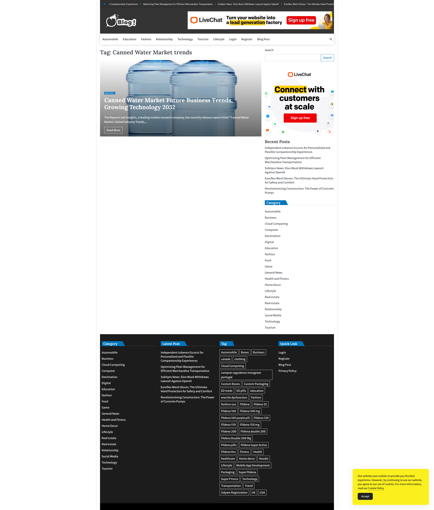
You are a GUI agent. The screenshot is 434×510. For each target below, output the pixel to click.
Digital (269, 242)
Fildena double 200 (253, 431)
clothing (239, 359)
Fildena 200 (228, 431)
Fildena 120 (261, 418)
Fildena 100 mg (250, 411)
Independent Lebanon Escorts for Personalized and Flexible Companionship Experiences (182, 356)
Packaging (228, 472)
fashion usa (228, 404)
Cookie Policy (376, 488)
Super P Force (229, 479)
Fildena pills (229, 445)
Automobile (110, 39)
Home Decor (273, 285)
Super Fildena (247, 472)
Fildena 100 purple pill (235, 418)
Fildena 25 (260, 404)
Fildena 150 (228, 424)
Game (268, 266)
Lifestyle (218, 39)
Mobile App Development (253, 465)
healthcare (228, 458)
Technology (185, 39)
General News (273, 272)
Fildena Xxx (228, 451)
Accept (365, 496)
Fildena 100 (228, 411)
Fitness (244, 451)
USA (262, 492)
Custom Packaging (256, 384)
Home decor (247, 458)
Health (257, 451)
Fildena (245, 404)
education (256, 390)
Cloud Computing (276, 224)
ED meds (226, 390)
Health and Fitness (277, 279)
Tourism (203, 39)
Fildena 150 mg (250, 424)
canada (225, 359)
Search (269, 50)
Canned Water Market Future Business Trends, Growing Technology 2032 (168, 103)
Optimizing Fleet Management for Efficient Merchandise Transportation (164, 4)
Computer (271, 230)
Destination (272, 236)
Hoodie (263, 458)
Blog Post (263, 39)
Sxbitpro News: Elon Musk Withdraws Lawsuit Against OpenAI (234, 4)
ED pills (241, 390)
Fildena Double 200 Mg (236, 438)
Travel (249, 485)
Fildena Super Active (254, 445)
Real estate (272, 297)
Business (109, 93)
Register (246, 39)
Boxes (245, 352)
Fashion (146, 39)
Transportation (231, 485)
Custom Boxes (230, 384)
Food (268, 260)
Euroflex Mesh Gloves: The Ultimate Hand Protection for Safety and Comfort (308, 4)
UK (253, 492)
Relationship (164, 39)
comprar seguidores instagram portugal (241, 375)
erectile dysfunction (234, 397)
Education (129, 39)
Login (232, 39)
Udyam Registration (234, 492)
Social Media (273, 315)
